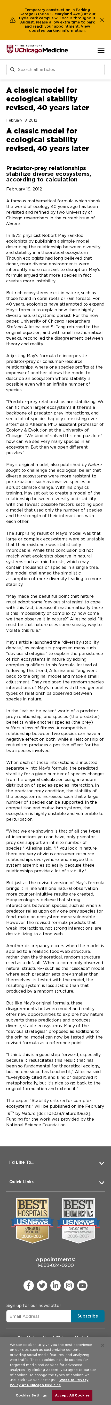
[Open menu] (101, 50)
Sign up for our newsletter (33, 1305)
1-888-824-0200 (55, 1262)
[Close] (102, 1345)
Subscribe (87, 1316)
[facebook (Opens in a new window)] (28, 1285)
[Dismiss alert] (102, 20)
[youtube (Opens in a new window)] (82, 1285)
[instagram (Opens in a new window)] (69, 1285)
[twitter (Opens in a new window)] (42, 1285)
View (85, 26)
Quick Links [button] (21, 1181)
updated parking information (57, 30)
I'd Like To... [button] (21, 1162)
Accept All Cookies (72, 1395)
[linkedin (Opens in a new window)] (55, 1285)
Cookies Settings (31, 1395)
